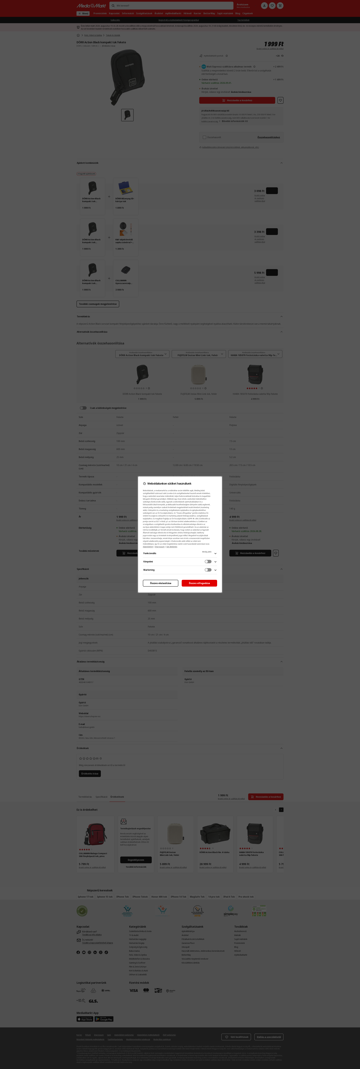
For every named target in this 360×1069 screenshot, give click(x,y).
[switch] (208, 561)
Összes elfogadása (199, 583)
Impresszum (160, 547)
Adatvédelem (148, 547)
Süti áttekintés (171, 547)
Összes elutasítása (160, 583)
